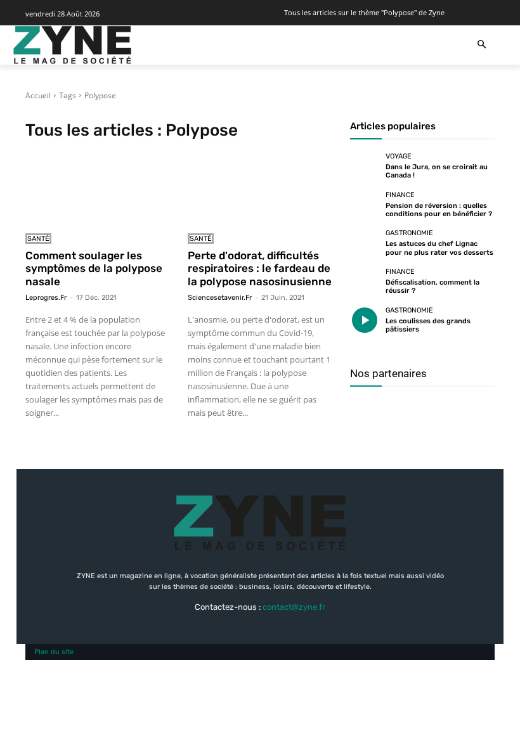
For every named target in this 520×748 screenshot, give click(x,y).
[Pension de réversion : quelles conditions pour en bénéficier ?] (364, 204)
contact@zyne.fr (294, 607)
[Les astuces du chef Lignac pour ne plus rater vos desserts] (364, 243)
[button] (482, 45)
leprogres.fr (46, 297)
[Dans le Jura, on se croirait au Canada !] (364, 166)
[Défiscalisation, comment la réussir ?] (364, 281)
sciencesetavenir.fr (220, 297)
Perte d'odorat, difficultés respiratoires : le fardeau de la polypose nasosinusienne (260, 268)
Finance (400, 194)
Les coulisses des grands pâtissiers (428, 325)
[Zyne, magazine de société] (72, 45)
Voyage (399, 156)
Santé (38, 239)
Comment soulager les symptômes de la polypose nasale (93, 268)
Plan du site (54, 652)
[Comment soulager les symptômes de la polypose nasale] (97, 189)
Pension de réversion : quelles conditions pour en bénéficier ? (439, 210)
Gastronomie (409, 232)
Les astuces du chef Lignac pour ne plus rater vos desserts (439, 248)
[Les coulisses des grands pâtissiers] (364, 320)
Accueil (38, 95)
